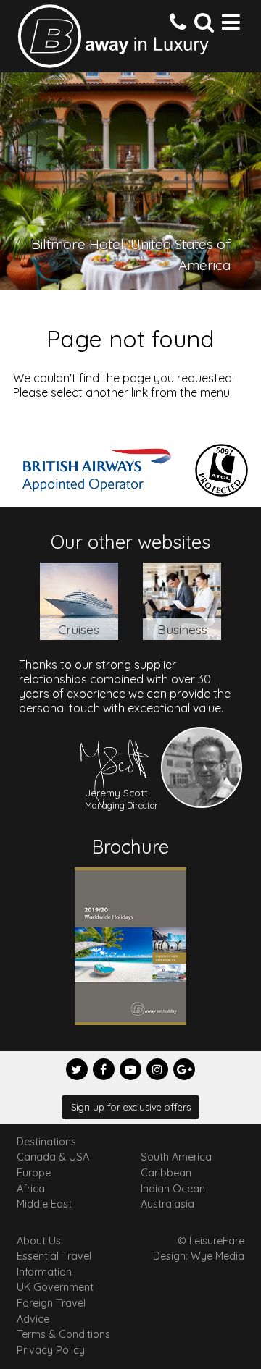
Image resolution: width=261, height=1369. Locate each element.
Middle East (44, 1203)
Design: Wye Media (198, 1256)
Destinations (46, 1141)
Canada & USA (53, 1156)
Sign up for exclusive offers (131, 1107)
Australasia (167, 1203)
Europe (34, 1172)
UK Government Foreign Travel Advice (55, 1303)
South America (176, 1156)
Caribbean (166, 1172)
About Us (39, 1240)
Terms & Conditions (63, 1334)
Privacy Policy (51, 1350)
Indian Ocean (173, 1188)
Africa (31, 1188)
